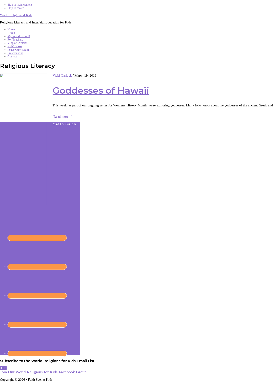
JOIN (3, 368)
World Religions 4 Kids (16, 15)
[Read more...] (62, 116)
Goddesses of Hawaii (101, 90)
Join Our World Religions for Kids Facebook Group (43, 372)
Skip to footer (16, 8)
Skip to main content (20, 4)
